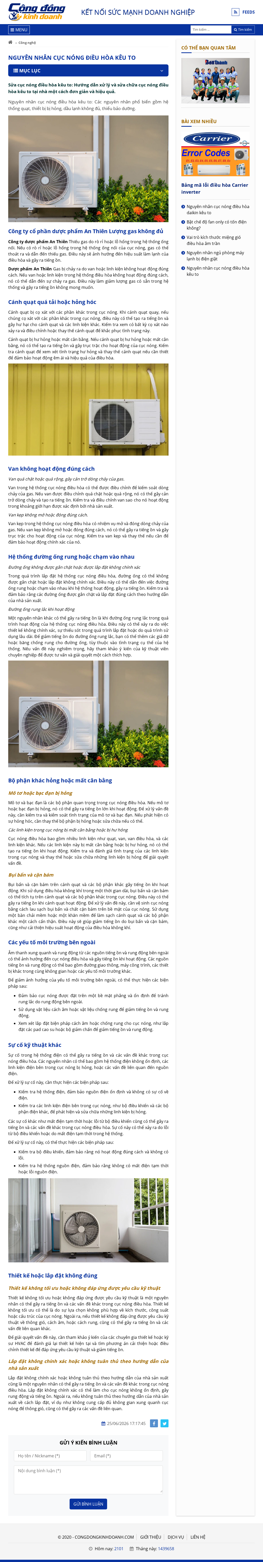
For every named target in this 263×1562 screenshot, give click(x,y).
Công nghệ (27, 42)
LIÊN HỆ (198, 1537)
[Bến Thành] (215, 102)
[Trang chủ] (10, 42)
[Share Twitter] (164, 1423)
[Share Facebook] (154, 1423)
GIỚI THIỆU (150, 1537)
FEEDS (248, 12)
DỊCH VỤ (176, 1537)
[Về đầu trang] (256, 626)
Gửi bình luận (88, 1504)
